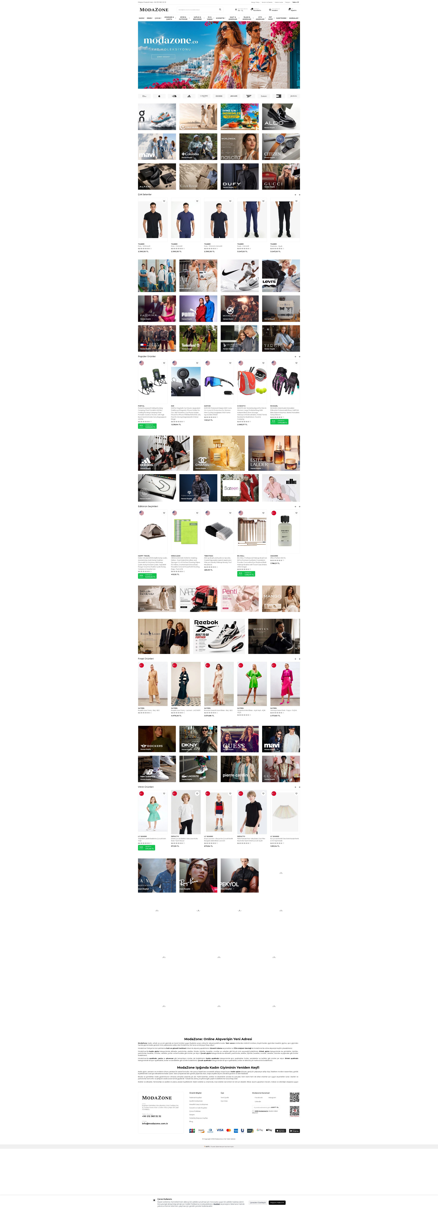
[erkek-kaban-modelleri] (240, 176)
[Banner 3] (274, 636)
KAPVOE (207, 406)
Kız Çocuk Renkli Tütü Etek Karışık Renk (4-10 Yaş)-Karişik (284, 839)
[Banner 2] (219, 636)
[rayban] (198, 871)
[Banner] (144, 96)
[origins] (219, 939)
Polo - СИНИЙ (176, 246)
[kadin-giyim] (198, 116)
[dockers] (157, 739)
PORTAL (141, 406)
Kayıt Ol (275, 1071)
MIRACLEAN (175, 556)
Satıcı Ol (296, 2)
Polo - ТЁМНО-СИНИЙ (213, 246)
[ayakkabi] (281, 488)
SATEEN (141, 708)
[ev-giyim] (240, 901)
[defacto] (157, 901)
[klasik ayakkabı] (281, 116)
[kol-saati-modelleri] (281, 146)
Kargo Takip (255, 2)
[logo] (154, 9)
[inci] (198, 275)
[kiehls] (164, 939)
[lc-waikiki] (198, 901)
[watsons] (198, 599)
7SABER (141, 244)
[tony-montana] (198, 488)
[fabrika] (157, 308)
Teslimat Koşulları (195, 1061)
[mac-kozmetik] (274, 977)
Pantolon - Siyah (276, 246)
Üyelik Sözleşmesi (195, 1065)
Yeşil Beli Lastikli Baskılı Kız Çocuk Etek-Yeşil (152, 839)
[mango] (281, 599)
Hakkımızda (279, 2)
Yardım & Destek (267, 2)
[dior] (164, 977)
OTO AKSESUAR (260, 18)
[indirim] (219, 55)
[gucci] (281, 769)
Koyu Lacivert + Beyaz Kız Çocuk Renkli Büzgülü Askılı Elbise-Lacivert (218, 839)
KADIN (141, 18)
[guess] (240, 739)
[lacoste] (198, 769)
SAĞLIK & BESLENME (197, 18)
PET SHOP (270, 18)
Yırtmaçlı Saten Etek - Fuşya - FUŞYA (283, 710)
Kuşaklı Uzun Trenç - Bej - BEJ (148, 710)
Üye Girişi (224, 1065)
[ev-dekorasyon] (157, 599)
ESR (172, 406)
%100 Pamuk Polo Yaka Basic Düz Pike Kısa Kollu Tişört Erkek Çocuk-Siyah (251, 839)
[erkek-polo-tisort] (157, 176)
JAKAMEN (274, 556)
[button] (295, 195)
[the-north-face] (219, 977)
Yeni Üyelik (225, 1061)
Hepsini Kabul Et (277, 1203)
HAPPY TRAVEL (144, 556)
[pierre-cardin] (240, 769)
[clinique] (274, 939)
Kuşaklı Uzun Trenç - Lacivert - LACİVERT (185, 710)
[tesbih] (157, 488)
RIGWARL (274, 406)
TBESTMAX (208, 556)
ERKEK (149, 18)
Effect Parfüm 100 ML (278, 558)
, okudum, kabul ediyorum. (265, 1075)
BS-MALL (240, 556)
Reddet (217, 1204)
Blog (191, 1085)
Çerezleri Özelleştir (258, 1203)
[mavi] (281, 739)
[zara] (281, 901)
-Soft (206, 1110)
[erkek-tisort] (240, 599)
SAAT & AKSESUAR (233, 18)
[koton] (240, 275)
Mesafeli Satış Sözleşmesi (198, 1068)
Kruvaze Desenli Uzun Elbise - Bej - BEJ (218, 710)
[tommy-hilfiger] (157, 338)
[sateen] (240, 488)
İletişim (287, 2)
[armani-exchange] (157, 871)
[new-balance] (157, 769)
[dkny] (198, 739)
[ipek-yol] (240, 871)
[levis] (281, 275)
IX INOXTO (241, 406)
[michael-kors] (240, 308)
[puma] (198, 308)
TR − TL (240, 10)
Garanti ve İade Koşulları (198, 1072)
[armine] (281, 871)
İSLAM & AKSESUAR (247, 18)
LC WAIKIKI (142, 836)
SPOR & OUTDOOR (183, 18)
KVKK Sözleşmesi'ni (261, 1075)
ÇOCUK (157, 18)
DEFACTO (175, 836)
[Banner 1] (164, 636)
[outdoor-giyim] (198, 146)
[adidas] (164, 453)
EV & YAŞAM (209, 18)
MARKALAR (293, 18)
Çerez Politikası (195, 1075)
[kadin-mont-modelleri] (240, 116)
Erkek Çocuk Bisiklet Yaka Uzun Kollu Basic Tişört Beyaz (184, 839)
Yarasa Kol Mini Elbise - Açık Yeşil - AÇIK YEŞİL (251, 711)
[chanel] (219, 453)
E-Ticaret (212, 1110)
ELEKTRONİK (281, 18)
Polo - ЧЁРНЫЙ (144, 246)
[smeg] (281, 308)
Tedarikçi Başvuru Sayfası (198, 1082)
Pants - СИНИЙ (243, 246)
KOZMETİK (220, 18)
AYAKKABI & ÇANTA (169, 18)
